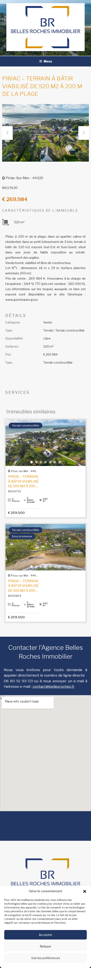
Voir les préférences (45, 958)
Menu (48, 61)
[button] (85, 891)
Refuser (45, 946)
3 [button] (41, 462)
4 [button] (45, 462)
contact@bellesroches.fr (53, 686)
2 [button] (36, 462)
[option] (45, 133)
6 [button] (55, 462)
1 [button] (31, 462)
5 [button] (50, 462)
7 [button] (59, 462)
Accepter (45, 935)
